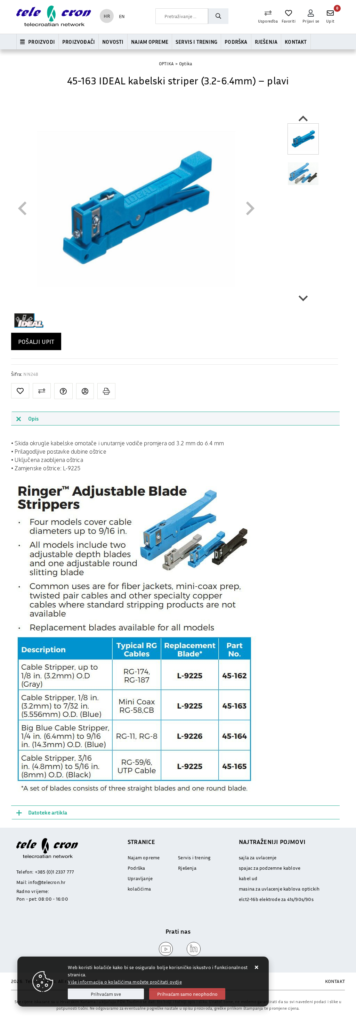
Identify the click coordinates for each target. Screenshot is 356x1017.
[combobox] (181, 16)
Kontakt (296, 42)
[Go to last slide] (303, 119)
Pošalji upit (36, 341)
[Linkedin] (192, 949)
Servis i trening (196, 42)
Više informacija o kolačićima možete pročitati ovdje (124, 982)
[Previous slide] (23, 208)
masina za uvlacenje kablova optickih (279, 889)
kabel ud (248, 878)
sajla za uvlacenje (258, 857)
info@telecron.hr (46, 882)
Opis (33, 418)
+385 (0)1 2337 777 (54, 872)
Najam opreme (149, 42)
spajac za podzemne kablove (269, 868)
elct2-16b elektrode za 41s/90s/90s (276, 899)
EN (122, 16)
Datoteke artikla (47, 812)
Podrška (236, 42)
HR (107, 16)
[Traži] (218, 16)
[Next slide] (303, 298)
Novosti (112, 42)
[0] (330, 13)
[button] (303, 139)
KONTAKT (335, 981)
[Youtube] (164, 949)
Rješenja (266, 42)
